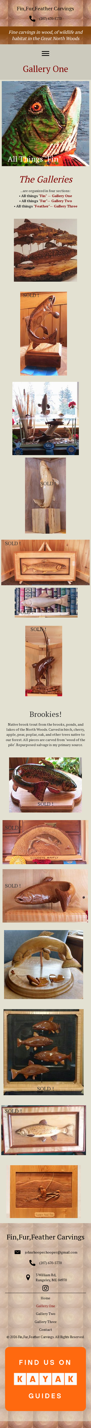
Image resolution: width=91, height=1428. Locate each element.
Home (45, 1298)
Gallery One (45, 1305)
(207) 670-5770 (50, 18)
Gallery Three (46, 1321)
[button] (45, 53)
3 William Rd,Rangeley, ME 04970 (51, 1277)
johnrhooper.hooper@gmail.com (51, 1252)
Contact (45, 1329)
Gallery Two (45, 1313)
